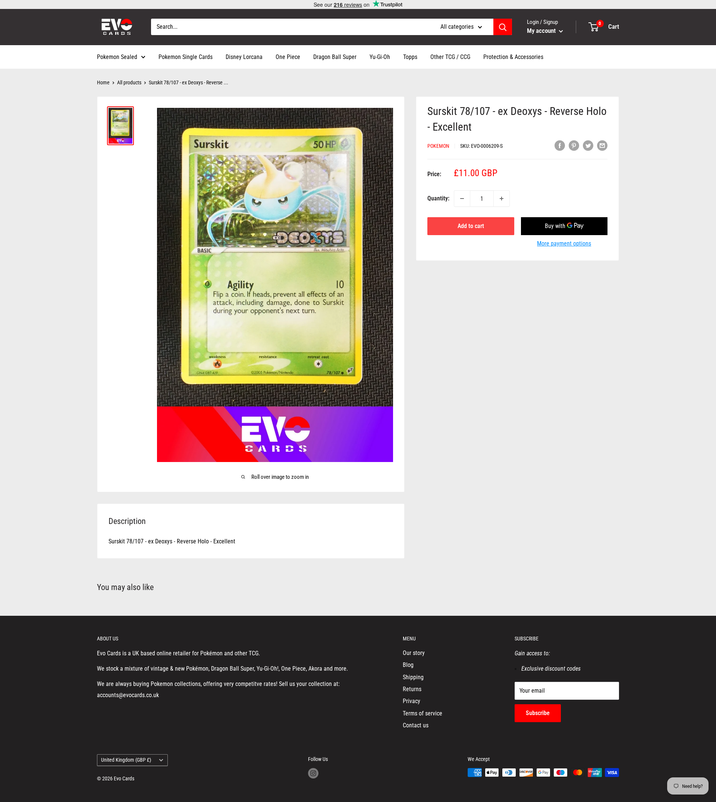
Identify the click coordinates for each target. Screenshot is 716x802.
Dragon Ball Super (335, 56)
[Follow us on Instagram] (313, 773)
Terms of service (422, 713)
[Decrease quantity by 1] (462, 198)
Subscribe (538, 713)
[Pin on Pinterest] (574, 145)
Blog (408, 664)
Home (103, 82)
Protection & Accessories (513, 56)
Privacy (411, 701)
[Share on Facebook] (560, 145)
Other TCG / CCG (450, 56)
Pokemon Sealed (117, 56)
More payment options (564, 243)
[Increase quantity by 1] (501, 198)
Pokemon (438, 146)
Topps (410, 56)
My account (542, 30)
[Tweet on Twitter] (588, 145)
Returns (412, 689)
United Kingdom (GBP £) (126, 760)
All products (129, 82)
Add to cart (471, 226)
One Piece (288, 56)
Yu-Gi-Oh (380, 56)
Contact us (415, 725)
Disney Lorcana (244, 56)
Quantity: (438, 198)
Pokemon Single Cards (185, 56)
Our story (414, 652)
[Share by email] (602, 145)
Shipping (413, 677)
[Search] (502, 27)
